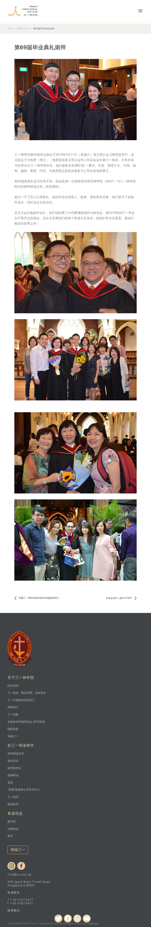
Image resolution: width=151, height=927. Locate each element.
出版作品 (12, 828)
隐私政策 (12, 728)
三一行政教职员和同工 (21, 700)
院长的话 (12, 685)
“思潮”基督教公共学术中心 (23, 789)
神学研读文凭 (15, 753)
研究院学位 (14, 768)
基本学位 (12, 760)
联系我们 (13, 910)
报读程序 (12, 804)
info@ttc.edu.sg (19, 874)
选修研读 (12, 775)
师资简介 (12, 707)
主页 (9, 28)
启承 (10, 782)
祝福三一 (12, 736)
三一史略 (12, 714)
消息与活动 (23, 28)
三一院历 (12, 796)
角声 (10, 835)
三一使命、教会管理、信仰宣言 (26, 692)
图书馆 (11, 821)
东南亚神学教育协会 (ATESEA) (26, 721)
